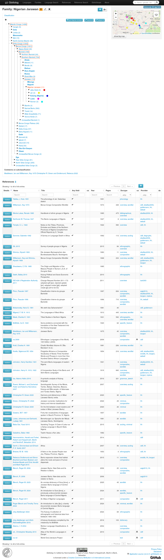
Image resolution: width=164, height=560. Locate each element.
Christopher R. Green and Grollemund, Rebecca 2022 (57, 173)
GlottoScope (96, 2)
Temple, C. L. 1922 (20, 225)
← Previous (115, 186)
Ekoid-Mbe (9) (29, 76)
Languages (27, 2)
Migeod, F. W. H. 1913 (21, 312)
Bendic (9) (28, 65)
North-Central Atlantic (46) (23, 41)
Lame (32, 98)
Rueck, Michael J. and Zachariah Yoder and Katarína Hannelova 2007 (25, 386)
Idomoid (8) (23, 137)
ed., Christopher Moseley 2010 (24, 532)
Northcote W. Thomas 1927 (23, 219)
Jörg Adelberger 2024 (21, 512)
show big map (119, 36)
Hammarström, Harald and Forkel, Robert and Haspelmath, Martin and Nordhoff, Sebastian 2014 (26, 439)
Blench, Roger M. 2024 (21, 490)
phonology (124, 199)
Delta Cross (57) (25, 129)
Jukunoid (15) (24, 142)
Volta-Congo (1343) (20, 43)
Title (43, 190)
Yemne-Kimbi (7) (30, 116)
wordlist (130, 205)
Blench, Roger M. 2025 (21, 482)
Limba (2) (16, 32)
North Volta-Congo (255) (25, 162)
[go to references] (49, 9)
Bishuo (27, 68)
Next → (130, 186)
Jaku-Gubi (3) (35, 90)
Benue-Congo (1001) (24, 46)
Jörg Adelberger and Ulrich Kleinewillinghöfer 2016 (23, 521)
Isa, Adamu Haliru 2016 (22, 378)
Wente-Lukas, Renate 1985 (23, 213)
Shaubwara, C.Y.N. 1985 (22, 266)
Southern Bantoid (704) (30, 57)
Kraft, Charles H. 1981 (21, 345)
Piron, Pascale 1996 (20, 299)
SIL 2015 (16, 246)
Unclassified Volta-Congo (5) (26, 165)
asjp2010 (143, 291)
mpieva (149, 296)
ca (88, 190)
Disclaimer (158, 551)
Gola (15, 29)
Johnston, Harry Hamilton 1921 (25, 362)
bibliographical (125, 213)
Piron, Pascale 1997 (20, 291)
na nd (15, 537)
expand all (90, 20)
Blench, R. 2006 (19, 476)
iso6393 (143, 280)
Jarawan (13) (30, 79)
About (107, 2)
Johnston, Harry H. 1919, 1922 (24, 370)
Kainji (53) (22, 145)
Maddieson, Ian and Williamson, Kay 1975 (20, 173)
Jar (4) (32, 93)
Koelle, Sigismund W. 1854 (23, 351)
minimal (123, 401)
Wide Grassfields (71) (32, 114)
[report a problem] (41, 9)
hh (141, 199)
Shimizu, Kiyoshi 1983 (21, 252)
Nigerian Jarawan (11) (35, 87)
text (121, 537)
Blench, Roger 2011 (20, 499)
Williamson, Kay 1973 (21, 205)
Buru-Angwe (29, 71)
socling (130, 235)
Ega (17, 157)
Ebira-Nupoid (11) (25, 131)
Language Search (51, 2)
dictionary (123, 520)
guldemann (144, 207)
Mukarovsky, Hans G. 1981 (23, 307)
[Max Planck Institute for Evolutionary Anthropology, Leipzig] (7, 552)
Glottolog (13, 2)
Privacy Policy (156, 549)
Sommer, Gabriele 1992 (22, 235)
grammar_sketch (126, 378)
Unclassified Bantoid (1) (31, 120)
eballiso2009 (149, 205)
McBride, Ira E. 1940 (21, 323)
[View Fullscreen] (116, 22)
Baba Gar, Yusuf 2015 (21, 424)
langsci (143, 263)
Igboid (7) (22, 140)
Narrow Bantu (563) (31, 108)
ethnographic (125, 246)
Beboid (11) (28, 62)
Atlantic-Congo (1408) (18, 24)
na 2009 (16, 339)
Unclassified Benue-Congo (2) (30, 154)
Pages (108, 190)
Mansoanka (17, 35)
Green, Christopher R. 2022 (23, 401)
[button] (140, 27)
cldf (141, 205)
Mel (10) (16, 38)
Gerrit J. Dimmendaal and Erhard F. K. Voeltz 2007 (25, 446)
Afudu (27, 60)
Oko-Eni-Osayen (25, 148)
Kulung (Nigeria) (37, 95)
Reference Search (81, 2)
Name (15, 190)
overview (123, 205)
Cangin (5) (17, 27)
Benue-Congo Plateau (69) (29, 123)
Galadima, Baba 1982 (21, 432)
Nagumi (30, 84)
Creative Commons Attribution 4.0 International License (89, 557)
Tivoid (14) (28, 111)
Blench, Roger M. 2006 (21, 468)
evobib (142, 353)
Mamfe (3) (28, 105)
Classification (9, 15)
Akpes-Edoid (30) (25, 49)
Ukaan (21, 151)
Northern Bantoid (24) (30, 54)
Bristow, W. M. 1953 (20, 451)
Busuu (27, 73)
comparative (124, 254)
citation (7, 199)
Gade (21, 134)
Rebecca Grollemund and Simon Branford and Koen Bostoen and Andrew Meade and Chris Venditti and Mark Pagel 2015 (25, 461)
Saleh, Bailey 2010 (20, 274)
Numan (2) (34, 101)
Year (92, 190)
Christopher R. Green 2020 (23, 395)
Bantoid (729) (24, 52)
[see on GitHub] (45, 9)
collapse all (101, 20)
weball (142, 209)
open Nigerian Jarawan (75, 20)
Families (38, 2)
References (66, 2)
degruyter (147, 235)
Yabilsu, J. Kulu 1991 (21, 199)
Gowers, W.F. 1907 (20, 412)
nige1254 (157, 7)
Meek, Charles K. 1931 (21, 317)
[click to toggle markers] (43, 89)
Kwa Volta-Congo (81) (24, 160)
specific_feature (126, 323)
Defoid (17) (23, 126)
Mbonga (30, 82)
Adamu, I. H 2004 (19, 526)
